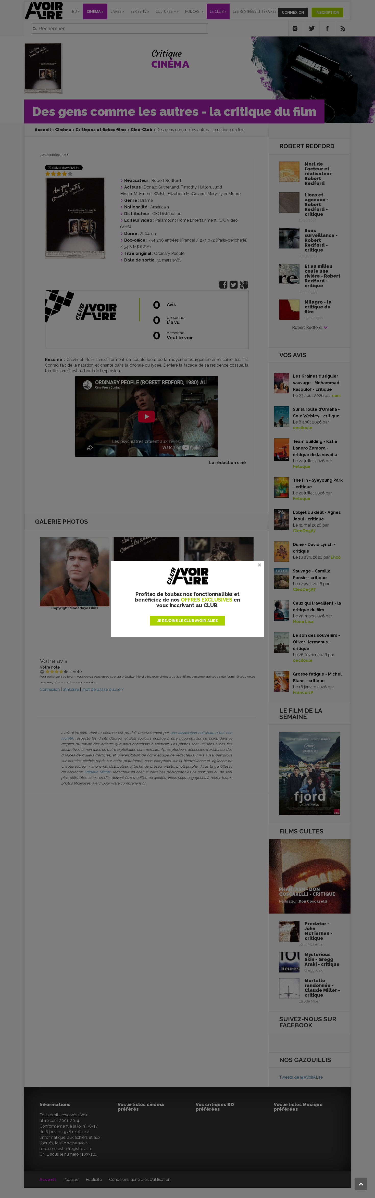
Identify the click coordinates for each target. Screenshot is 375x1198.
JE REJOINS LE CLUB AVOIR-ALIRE (187, 621)
